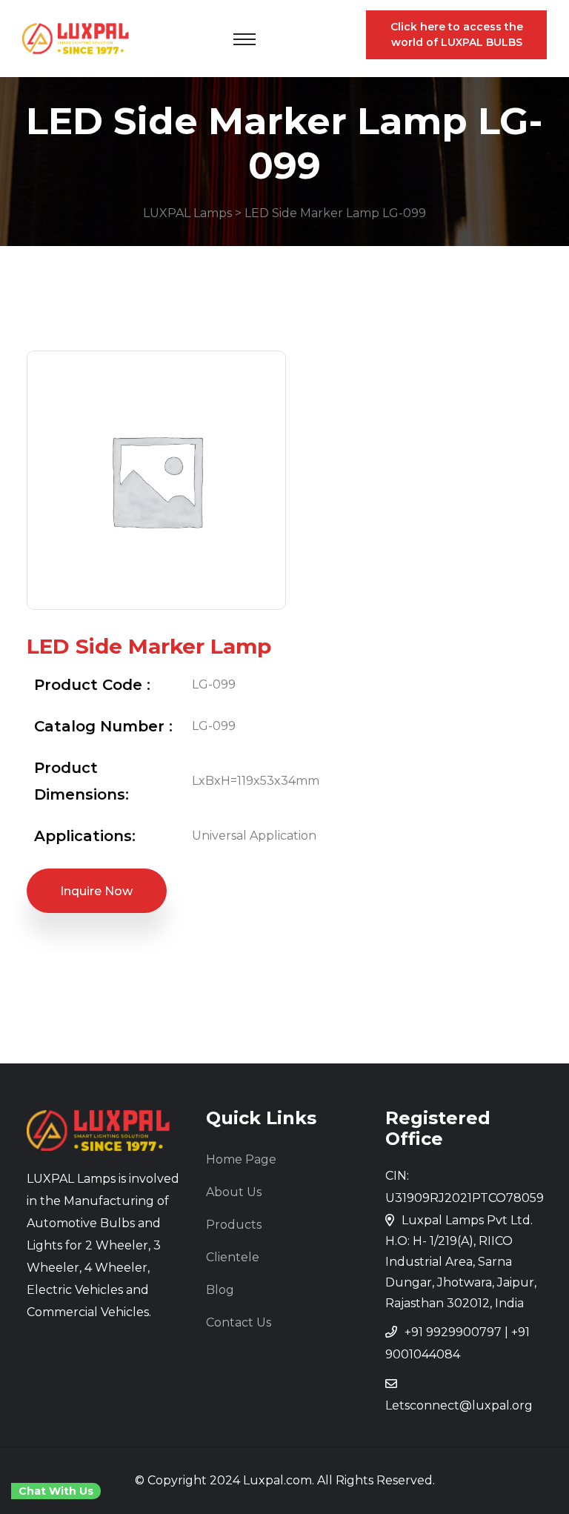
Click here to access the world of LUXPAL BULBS (456, 34)
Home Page (241, 1159)
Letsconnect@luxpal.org (459, 1405)
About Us (234, 1192)
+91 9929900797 (453, 1332)
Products (234, 1225)
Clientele (232, 1257)
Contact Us (238, 1322)
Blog (220, 1290)
